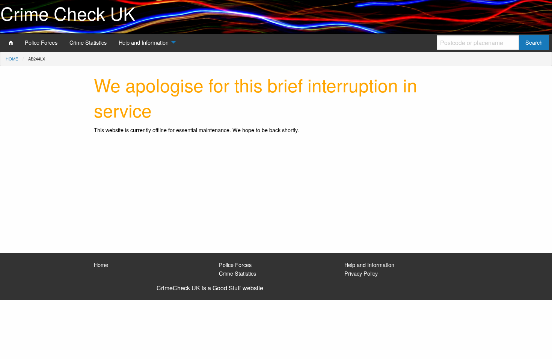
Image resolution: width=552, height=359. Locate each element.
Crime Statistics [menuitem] (88, 42)
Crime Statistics (237, 273)
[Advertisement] (276, 196)
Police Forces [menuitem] (41, 42)
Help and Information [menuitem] (144, 42)
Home (12, 59)
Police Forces (235, 264)
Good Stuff (227, 288)
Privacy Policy (361, 273)
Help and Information (369, 264)
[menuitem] (11, 42)
